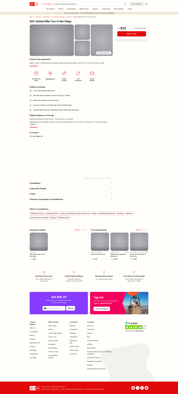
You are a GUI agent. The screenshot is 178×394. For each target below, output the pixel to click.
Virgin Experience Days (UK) (96, 369)
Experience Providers (94, 361)
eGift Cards (52, 326)
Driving (50, 329)
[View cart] (146, 4)
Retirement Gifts (63, 217)
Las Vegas (33, 358)
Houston (33, 346)
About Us (90, 326)
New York (33, 328)
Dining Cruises (53, 340)
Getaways (51, 344)
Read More (34, 66)
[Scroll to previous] (82, 229)
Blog (88, 337)
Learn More (110, 13)
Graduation (74, 337)
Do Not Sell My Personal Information (72, 389)
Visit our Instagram (102, 309)
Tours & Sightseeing (55, 333)
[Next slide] (122, 13)
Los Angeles (34, 332)
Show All (138, 229)
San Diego (46, 17)
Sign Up (70, 308)
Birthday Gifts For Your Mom (39, 217)
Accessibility (91, 348)
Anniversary (74, 329)
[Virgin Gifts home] (34, 4)
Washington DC (35, 343)
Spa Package (52, 348)
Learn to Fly (52, 337)
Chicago (32, 339)
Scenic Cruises (53, 352)
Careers (89, 333)
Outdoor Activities (52, 213)
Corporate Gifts (92, 340)
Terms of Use (45, 389)
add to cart (132, 34)
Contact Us (91, 329)
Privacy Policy (55, 389)
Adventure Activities (58, 17)
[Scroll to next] (85, 229)
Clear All (77, 230)
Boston (32, 335)
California (38, 17)
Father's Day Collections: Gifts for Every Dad (75, 213)
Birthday (72, 326)
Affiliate (90, 344)
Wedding (73, 333)
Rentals (69, 17)
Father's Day (74, 350)
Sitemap (90, 365)
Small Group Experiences (107, 213)
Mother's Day (74, 346)
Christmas (73, 354)
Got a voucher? (136, 4)
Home (31, 17)
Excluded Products (93, 358)
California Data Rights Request (94, 389)
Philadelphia (34, 354)
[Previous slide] (55, 13)
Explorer (53, 217)
